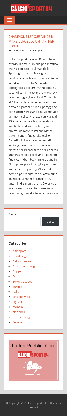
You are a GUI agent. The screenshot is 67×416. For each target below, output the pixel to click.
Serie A (17, 322)
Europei (18, 287)
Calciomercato (22, 261)
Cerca (12, 214)
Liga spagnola (22, 297)
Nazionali (19, 312)
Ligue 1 (17, 302)
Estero (17, 276)
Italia (16, 292)
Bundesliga (20, 256)
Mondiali (18, 307)
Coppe (39, 50)
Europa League (23, 281)
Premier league (23, 317)
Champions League (23, 50)
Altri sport (19, 251)
